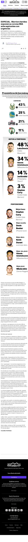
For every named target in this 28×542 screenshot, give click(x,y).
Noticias (10, 5)
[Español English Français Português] (26, 2)
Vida (21, 525)
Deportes (18, 527)
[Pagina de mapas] (23, 2)
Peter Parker (16, 8)
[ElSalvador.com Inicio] (14, 1)
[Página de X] (9, 511)
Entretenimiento (10, 527)
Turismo (17, 5)
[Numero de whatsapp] (15, 511)
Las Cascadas (9, 8)
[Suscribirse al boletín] (2, 2)
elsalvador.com (23, 12)
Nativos (22, 8)
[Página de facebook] (6, 511)
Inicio (4, 5)
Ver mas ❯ (13, 490)
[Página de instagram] (12, 511)
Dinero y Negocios (13, 530)
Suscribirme (14, 477)
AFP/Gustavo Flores (12, 43)
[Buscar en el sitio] (6, 2)
